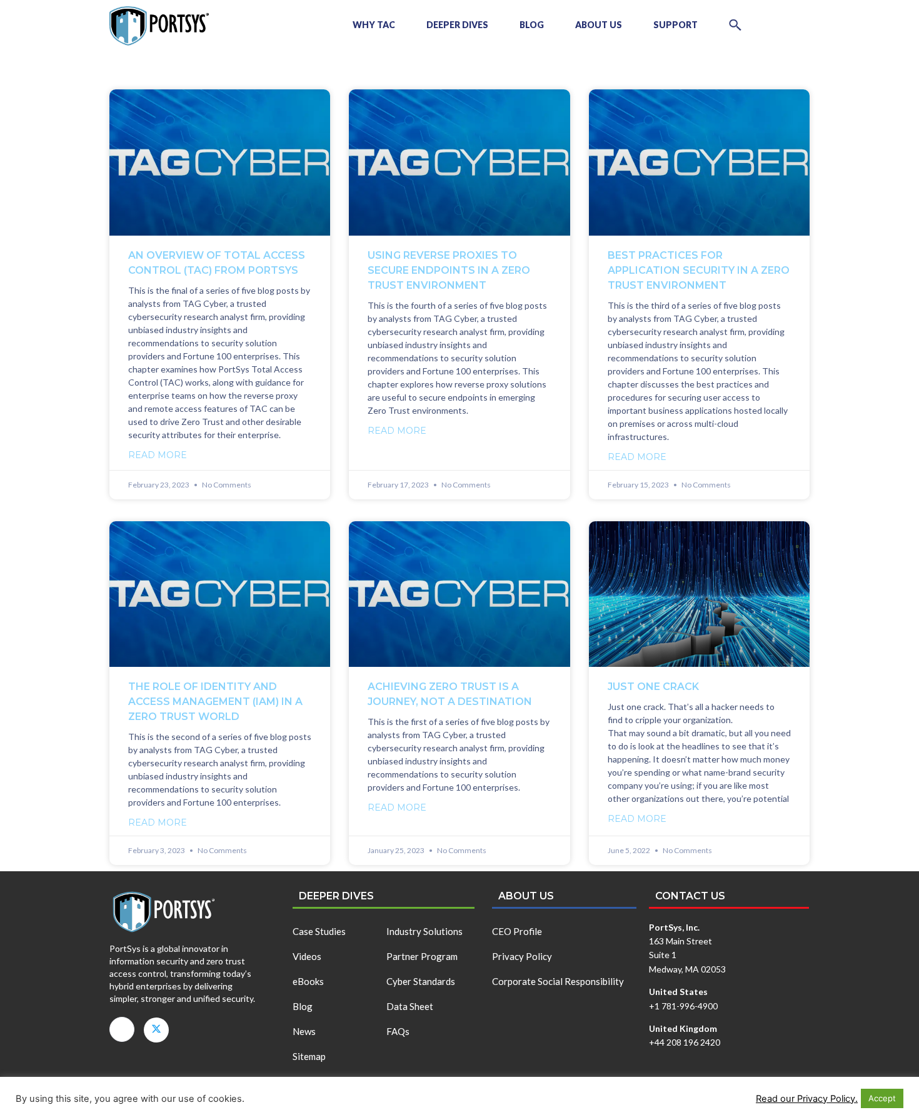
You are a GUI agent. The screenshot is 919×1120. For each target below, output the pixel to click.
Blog (532, 24)
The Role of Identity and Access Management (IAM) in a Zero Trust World (215, 701)
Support (675, 24)
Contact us (690, 896)
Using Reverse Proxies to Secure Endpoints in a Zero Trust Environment (449, 270)
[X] (156, 1030)
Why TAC (374, 24)
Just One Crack (653, 686)
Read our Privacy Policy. (807, 1098)
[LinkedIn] (121, 1029)
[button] (735, 25)
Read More (157, 455)
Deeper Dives (457, 24)
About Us (598, 24)
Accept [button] (882, 1098)
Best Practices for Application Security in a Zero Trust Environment (699, 270)
